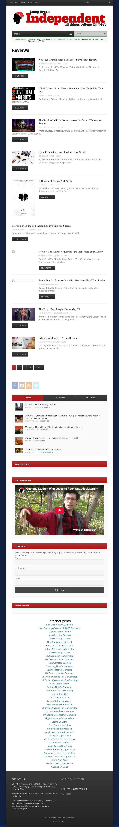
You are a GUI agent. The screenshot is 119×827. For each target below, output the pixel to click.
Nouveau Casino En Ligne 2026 (59, 752)
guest (42, 441)
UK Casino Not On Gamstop (59, 655)
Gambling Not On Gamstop (59, 666)
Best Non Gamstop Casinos (59, 645)
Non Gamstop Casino (59, 697)
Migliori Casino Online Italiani (59, 718)
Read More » (20, 76)
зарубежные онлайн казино (59, 732)
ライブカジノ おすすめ (59, 725)
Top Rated (59, 397)
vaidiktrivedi (44, 185)
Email (17, 578)
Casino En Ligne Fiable (59, 735)
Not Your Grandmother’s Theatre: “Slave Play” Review (68, 59)
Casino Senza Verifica (59, 742)
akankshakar (44, 284)
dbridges (42, 95)
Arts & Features (26, 2)
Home (17, 2)
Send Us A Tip (59, 821)
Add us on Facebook (73, 779)
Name (18, 558)
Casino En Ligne (59, 721)
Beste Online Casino (59, 683)
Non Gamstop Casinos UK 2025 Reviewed (59, 628)
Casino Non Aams (59, 759)
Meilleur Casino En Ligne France (59, 739)
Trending (91, 397)
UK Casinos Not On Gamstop (59, 659)
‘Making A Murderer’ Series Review (58, 338)
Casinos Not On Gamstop (59, 669)
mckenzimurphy (45, 63)
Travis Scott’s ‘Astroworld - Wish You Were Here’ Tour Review (72, 280)
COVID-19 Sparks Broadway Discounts (41, 404)
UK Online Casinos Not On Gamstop (59, 676)
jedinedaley (43, 156)
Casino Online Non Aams (59, 700)
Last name (20, 568)
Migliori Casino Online (59, 631)
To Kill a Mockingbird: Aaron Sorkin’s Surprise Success (41, 225)
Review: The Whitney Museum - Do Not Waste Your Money (71, 251)
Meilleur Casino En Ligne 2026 (59, 749)
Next (39, 367)
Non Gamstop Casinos (59, 635)
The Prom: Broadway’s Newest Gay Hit (60, 309)
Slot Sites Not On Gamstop (59, 624)
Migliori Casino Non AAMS (59, 763)
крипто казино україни (59, 728)
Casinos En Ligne (59, 766)
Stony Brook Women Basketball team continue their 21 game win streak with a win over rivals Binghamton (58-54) (65, 40)
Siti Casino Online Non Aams (59, 711)
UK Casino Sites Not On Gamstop (59, 714)
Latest (28, 397)
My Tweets (66, 793)
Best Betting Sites (59, 694)
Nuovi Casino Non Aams (59, 746)
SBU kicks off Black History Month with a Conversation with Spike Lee (54, 427)
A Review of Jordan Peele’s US (55, 180)
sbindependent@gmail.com (24, 806)
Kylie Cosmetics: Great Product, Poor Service (63, 152)
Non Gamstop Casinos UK (59, 704)
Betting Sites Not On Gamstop (59, 648)
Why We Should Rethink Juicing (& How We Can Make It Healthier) (53, 438)
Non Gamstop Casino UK (59, 642)
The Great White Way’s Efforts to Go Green (43, 449)
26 (30, 367)
